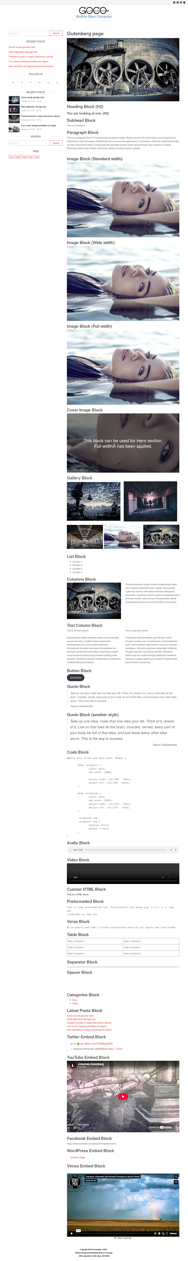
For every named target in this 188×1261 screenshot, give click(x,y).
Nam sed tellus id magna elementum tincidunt (89, 1029)
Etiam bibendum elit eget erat (81, 1019)
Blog (74, 1000)
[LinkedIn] (48, 82)
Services (91, 23)
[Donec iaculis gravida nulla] (14, 99)
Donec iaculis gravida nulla (80, 1015)
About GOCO (73, 23)
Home (59, 23)
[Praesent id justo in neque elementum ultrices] (14, 118)
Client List (107, 23)
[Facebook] (22, 82)
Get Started (75, 677)
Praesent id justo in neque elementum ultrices (89, 1022)
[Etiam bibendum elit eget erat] (14, 109)
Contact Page (77, 1157)
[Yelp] (57, 82)
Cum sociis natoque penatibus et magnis (87, 1026)
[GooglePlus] (39, 82)
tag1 (11, 156)
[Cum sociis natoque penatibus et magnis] (14, 128)
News (75, 1003)
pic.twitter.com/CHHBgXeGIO (97, 1043)
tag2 (18, 156)
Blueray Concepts (106, 1252)
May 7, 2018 (115, 1048)
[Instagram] (31, 82)
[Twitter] (13, 82)
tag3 (24, 156)
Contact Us (125, 23)
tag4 (30, 156)
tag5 (37, 156)
